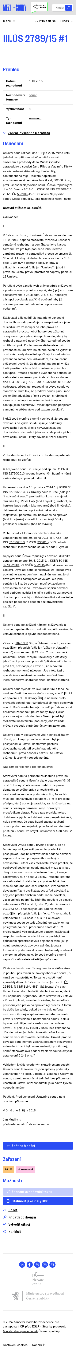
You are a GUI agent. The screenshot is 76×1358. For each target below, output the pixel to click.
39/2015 (42, 542)
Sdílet (13, 1210)
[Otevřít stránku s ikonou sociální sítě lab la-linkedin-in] (22, 1265)
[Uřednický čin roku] (39, 7)
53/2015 (22, 194)
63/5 (20, 986)
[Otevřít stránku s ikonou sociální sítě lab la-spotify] (37, 1265)
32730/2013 (64, 189)
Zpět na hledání (23, 1145)
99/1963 (8, 908)
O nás (64, 21)
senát (33, 95)
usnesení (35, 118)
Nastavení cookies (15, 1345)
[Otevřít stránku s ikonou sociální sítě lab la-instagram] (52, 1265)
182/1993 (21, 643)
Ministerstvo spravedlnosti (20, 1331)
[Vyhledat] (68, 8)
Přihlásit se (47, 21)
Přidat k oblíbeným (22, 1217)
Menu (7, 21)
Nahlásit (14, 1232)
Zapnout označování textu (32, 1191)
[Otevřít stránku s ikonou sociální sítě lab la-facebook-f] (30, 1265)
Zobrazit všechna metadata (29, 133)
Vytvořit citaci (19, 1224)
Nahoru (37, 1345)
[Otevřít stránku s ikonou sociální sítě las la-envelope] (45, 1265)
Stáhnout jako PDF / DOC (30, 1201)
